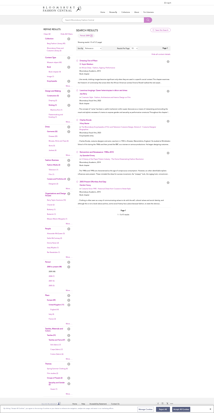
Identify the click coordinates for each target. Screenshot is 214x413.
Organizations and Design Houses (55, 194)
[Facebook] (158, 403)
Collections (125, 12)
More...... (69, 86)
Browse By (113, 12)
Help (83, 404)
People (48, 229)
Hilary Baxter (84, 123)
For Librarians (148, 12)
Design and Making (53, 91)
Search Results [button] (87, 30)
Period (47, 262)
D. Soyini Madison (86, 64)
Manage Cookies (145, 409)
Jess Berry (83, 94)
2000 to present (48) (54, 267)
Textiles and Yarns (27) (57, 340)
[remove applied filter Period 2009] (91, 35)
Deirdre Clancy (85, 185)
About (136, 12)
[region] (107, 409)
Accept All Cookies (181, 409)
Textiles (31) (51, 335)
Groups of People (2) (54, 378)
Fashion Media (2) (53, 165)
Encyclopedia (52, 81)
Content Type (50, 57)
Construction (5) (53, 96)
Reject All (163, 409)
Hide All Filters (67, 34)
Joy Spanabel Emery (87, 155)
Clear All (47, 34)
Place (47, 295)
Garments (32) (52, 131)
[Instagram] (162, 403)
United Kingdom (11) (56, 305)
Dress (47, 127)
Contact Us (115, 404)
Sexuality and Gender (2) (57, 384)
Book (49, 67)
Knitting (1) (53, 105)
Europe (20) (51, 300)
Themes (48, 364)
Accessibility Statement (98, 404)
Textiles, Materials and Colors (54, 330)
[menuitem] (58, 44)
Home (102, 12)
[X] (167, 403)
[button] (77, 60)
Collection (49, 39)
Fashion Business (52, 160)
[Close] (210, 409)
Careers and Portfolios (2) (56, 179)
